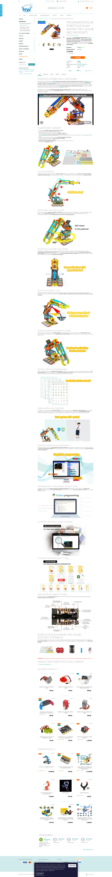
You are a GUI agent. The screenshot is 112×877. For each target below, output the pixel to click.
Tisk (72, 70)
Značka (52, 74)
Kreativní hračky (23, 25)
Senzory (21, 43)
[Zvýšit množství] (70, 57)
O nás (24, 15)
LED (87, 135)
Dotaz (80, 70)
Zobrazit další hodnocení (88, 849)
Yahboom (79, 62)
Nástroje (21, 51)
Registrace (87, 1)
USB (81, 639)
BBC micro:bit (22, 21)
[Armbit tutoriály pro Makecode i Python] (66, 575)
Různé (20, 54)
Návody (62, 15)
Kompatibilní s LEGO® (24, 27)
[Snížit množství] (70, 58)
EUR (93, 1)
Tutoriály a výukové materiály (45, 664)
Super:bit (44, 135)
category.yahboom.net (82, 64)
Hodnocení (63, 74)
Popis (40, 74)
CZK (91, 1)
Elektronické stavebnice (25, 23)
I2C (74, 135)
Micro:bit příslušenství (25, 30)
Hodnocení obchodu (44, 15)
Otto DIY (21, 35)
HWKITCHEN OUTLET (23, 56)
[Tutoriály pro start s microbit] (66, 539)
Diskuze (57, 74)
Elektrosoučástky (24, 46)
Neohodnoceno (75, 35)
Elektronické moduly (24, 28)
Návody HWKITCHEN (23, 68)
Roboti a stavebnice (24, 48)
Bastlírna (69, 15)
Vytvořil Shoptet (91, 874)
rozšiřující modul (54, 82)
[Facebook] (19, 1)
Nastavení (40, 873)
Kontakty (55, 15)
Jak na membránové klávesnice (27, 69)
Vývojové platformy (24, 33)
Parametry (45, 74)
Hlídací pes (89, 70)
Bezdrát (21, 41)
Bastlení (21, 38)
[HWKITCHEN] (27, 7)
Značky (21, 59)
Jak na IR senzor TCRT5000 (25, 73)
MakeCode (62, 87)
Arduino (21, 19)
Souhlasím (72, 865)
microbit (89, 37)
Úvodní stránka (20, 15)
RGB (85, 135)
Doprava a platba (33, 15)
